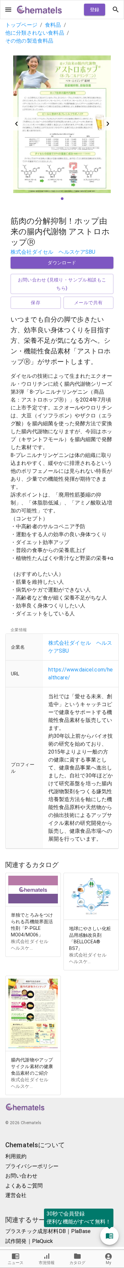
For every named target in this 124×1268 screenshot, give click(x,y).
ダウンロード (62, 262)
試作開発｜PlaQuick (29, 1241)
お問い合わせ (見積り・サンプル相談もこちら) (62, 284)
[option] (62, 124)
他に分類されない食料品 (34, 33)
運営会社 (16, 1195)
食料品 (53, 25)
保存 (35, 302)
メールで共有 (88, 302)
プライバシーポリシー (32, 1166)
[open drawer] (8, 9)
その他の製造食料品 (29, 41)
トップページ (21, 25)
